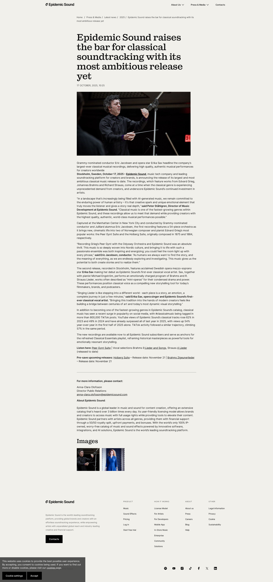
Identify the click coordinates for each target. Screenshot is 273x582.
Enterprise (159, 535)
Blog (187, 524)
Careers (189, 519)
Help (187, 530)
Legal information (217, 508)
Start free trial (129, 530)
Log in (126, 524)
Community (159, 541)
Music (126, 508)
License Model (161, 508)
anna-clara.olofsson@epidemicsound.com (102, 394)
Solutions (158, 546)
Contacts (220, 4)
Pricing (126, 519)
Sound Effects (129, 514)
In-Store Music (161, 530)
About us (189, 508)
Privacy (212, 514)
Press (187, 514)
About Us (176, 4)
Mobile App (159, 524)
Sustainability (215, 524)
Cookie (212, 519)
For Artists (159, 514)
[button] (14, 576)
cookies (51, 567)
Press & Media (198, 4)
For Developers (161, 519)
